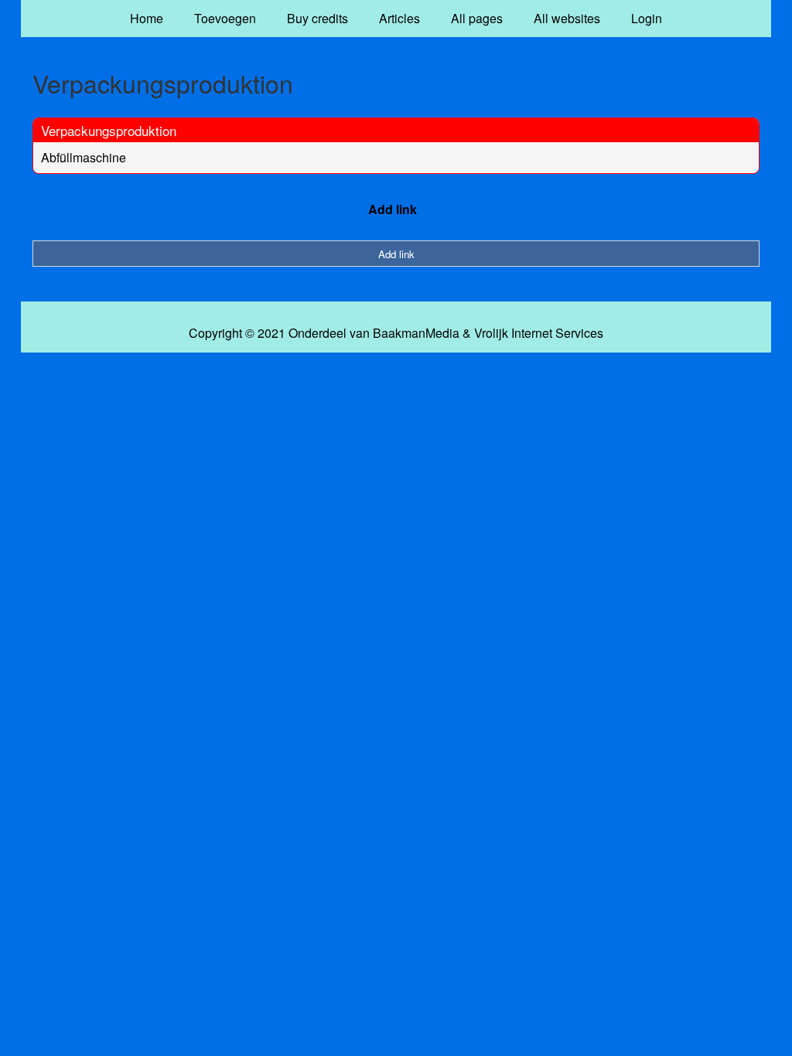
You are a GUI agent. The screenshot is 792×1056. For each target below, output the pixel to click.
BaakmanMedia (416, 333)
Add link (392, 209)
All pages (477, 18)
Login (646, 18)
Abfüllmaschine (83, 157)
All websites (567, 18)
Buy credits (317, 18)
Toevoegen (225, 18)
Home (146, 18)
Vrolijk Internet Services (538, 333)
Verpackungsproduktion (108, 130)
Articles (399, 18)
